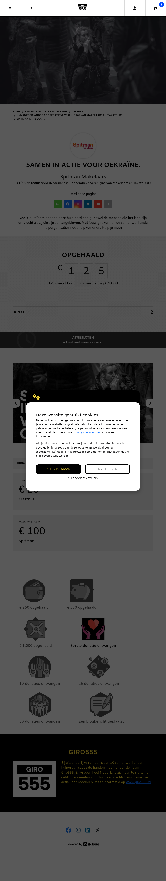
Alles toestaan (58, 469)
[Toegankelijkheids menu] (161, 4)
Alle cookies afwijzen (83, 478)
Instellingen (107, 469)
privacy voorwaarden (87, 432)
